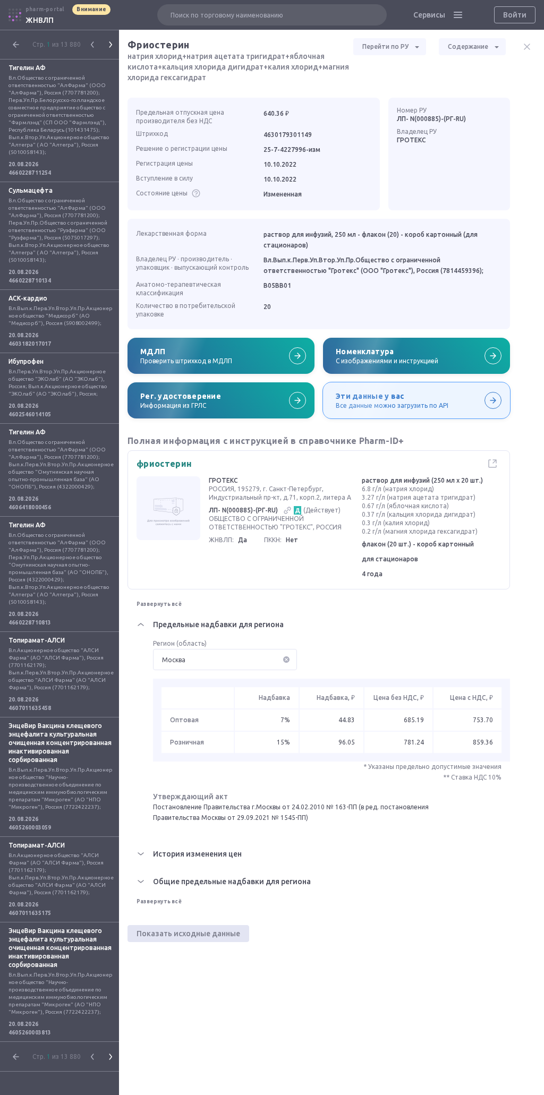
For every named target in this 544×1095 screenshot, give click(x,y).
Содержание (468, 46)
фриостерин (164, 463)
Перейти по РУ (385, 46)
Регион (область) (180, 643)
